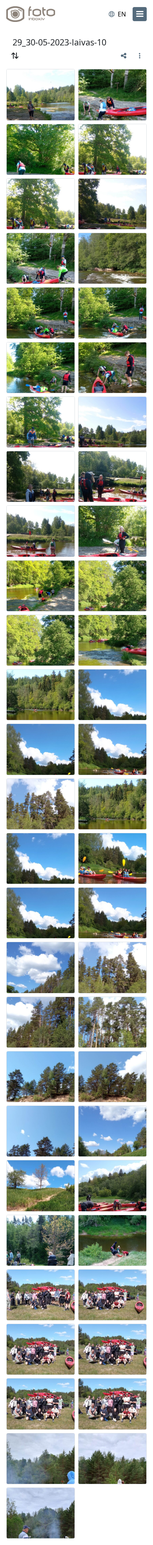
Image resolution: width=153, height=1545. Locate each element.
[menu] (140, 14)
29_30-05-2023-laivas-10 (59, 42)
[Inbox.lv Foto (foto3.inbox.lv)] (38, 14)
